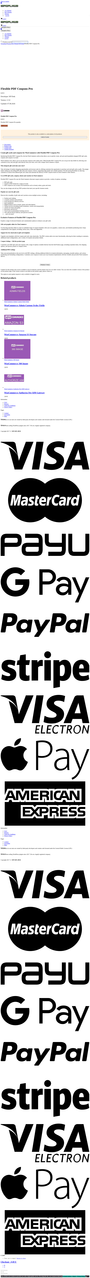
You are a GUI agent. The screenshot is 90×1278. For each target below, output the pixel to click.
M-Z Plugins (8, 12)
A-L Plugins (8, 10)
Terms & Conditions (9, 405)
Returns (6, 404)
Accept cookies (67, 1276)
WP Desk (21, 43)
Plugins (9, 43)
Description (7, 144)
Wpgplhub (4, 43)
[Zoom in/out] (1, 1270)
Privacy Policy (8, 407)
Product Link (8, 146)
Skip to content (5, 1)
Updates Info (7, 147)
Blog (5, 416)
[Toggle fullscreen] (3, 1270)
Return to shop (21, 1258)
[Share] (5, 1270)
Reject (74, 1276)
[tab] (46, 144)
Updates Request (9, 149)
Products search (7, 42)
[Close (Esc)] (6, 1270)
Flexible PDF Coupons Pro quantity (11, 122)
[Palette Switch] (45, 3)
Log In (7, 15)
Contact (6, 413)
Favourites (7, 414)
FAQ (5, 402)
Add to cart (4, 125)
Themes (7, 14)
